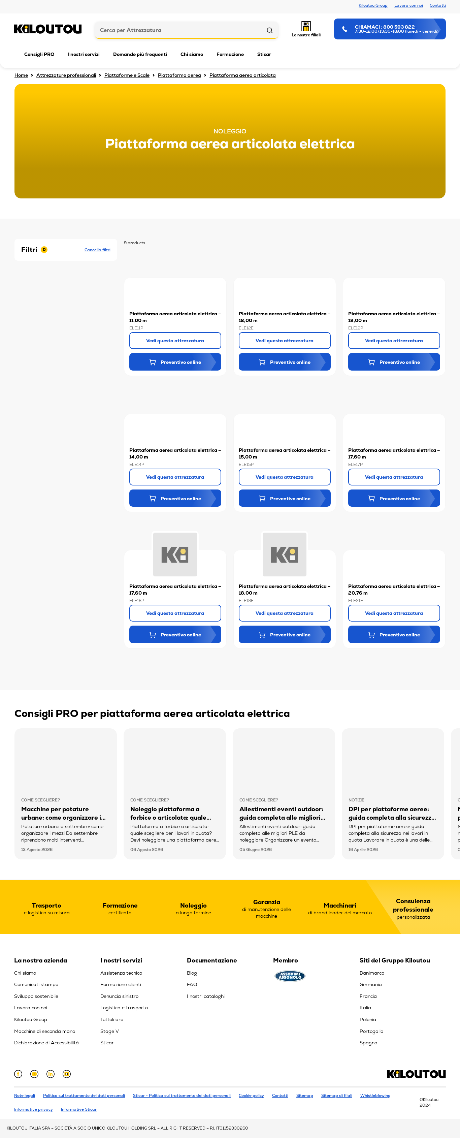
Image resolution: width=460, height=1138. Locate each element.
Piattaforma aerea (179, 75)
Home (21, 75)
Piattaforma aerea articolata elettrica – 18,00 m (284, 589)
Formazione (230, 54)
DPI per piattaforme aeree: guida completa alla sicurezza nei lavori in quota (392, 817)
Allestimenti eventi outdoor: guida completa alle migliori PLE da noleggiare (281, 817)
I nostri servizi (84, 54)
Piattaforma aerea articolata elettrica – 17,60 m (394, 453)
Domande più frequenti (140, 54)
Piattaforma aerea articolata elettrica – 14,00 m (175, 453)
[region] (57, 1003)
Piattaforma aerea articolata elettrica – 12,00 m (284, 317)
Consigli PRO (39, 54)
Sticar (264, 54)
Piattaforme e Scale (127, 75)
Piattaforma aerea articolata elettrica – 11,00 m (175, 317)
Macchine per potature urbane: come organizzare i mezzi (61, 817)
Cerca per (130, 30)
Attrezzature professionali (66, 75)
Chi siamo (191, 54)
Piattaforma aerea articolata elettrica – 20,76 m (394, 589)
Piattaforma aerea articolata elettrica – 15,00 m (284, 453)
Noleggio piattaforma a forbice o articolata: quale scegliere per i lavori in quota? (168, 821)
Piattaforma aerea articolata (242, 75)
